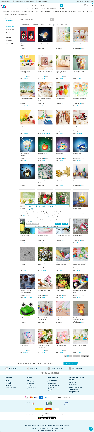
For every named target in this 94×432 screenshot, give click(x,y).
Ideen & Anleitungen (52, 8)
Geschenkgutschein (31, 382)
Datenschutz (38, 226)
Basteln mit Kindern (9, 26)
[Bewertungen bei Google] (29, 403)
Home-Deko (8, 37)
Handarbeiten (8, 35)
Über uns (7, 380)
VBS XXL (31, 8)
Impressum (45, 226)
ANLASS (56, 25)
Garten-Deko (8, 32)
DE (92, 1)
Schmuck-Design (9, 46)
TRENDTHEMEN (64, 25)
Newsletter (29, 385)
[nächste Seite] (87, 356)
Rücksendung (51, 387)
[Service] (82, 5)
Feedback (71, 393)
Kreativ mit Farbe (9, 43)
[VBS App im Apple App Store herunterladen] (51, 417)
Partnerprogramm (9, 382)
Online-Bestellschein (52, 380)
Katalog (28, 380)
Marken (62, 8)
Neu (27, 8)
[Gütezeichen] (49, 403)
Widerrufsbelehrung (52, 383)
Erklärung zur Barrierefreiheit (54, 388)
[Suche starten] (61, 5)
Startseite (7, 14)
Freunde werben (30, 383)
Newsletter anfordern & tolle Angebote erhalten (29, 363)
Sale (67, 8)
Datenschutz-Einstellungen (53, 385)
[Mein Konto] (88, 5)
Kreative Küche (8, 40)
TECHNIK (43, 25)
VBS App (49, 390)
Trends (37, 8)
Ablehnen (58, 223)
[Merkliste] (85, 5)
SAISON (49, 25)
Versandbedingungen (52, 382)
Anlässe (43, 8)
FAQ (27, 388)
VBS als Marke (8, 383)
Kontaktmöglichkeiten (73, 389)
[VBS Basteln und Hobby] (4, 6)
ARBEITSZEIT (35, 25)
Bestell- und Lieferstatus (74, 391)
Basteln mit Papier (9, 29)
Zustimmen (65, 223)
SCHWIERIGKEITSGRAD (24, 25)
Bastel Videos (8, 24)
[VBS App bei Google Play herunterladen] (42, 417)
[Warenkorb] (91, 5)
